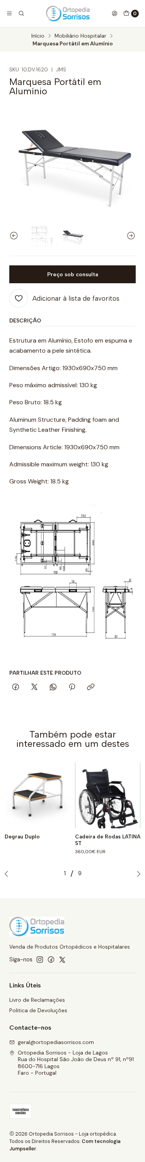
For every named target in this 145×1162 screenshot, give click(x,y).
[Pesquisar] (21, 13)
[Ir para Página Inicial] (68, 13)
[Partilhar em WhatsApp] (53, 687)
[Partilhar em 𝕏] (34, 687)
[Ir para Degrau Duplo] (37, 795)
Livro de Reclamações (37, 999)
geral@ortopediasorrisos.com (56, 1042)
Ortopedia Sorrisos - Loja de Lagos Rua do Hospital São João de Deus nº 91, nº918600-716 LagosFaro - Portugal (76, 1063)
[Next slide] (130, 236)
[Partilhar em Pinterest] (71, 687)
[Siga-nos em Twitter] (62, 959)
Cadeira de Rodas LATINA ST (107, 839)
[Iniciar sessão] (114, 13)
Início (37, 36)
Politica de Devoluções (38, 1010)
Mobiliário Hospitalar (80, 36)
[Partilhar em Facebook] (15, 687)
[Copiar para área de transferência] (90, 687)
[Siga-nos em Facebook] (51, 959)
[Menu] (9, 13)
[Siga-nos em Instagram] (40, 959)
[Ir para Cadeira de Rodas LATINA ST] (108, 795)
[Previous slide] (15, 236)
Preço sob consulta (72, 274)
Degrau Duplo (22, 836)
